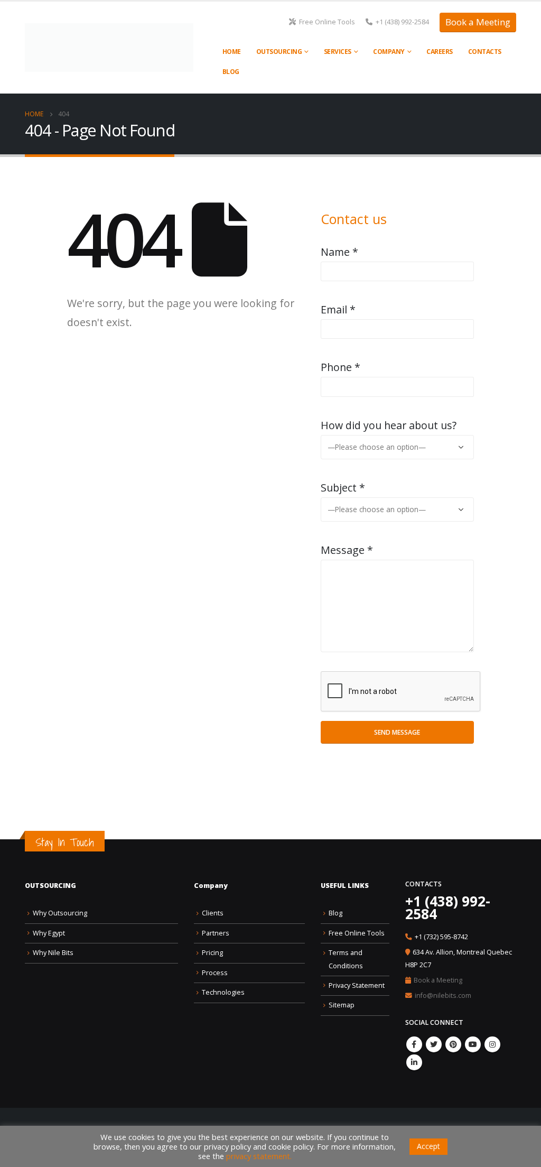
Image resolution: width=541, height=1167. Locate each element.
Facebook (414, 1044)
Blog (230, 71)
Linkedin (414, 1062)
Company (389, 51)
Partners (215, 933)
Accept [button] (428, 1146)
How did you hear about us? (388, 425)
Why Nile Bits (53, 952)
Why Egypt (49, 933)
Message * (347, 550)
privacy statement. (259, 1156)
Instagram (492, 1044)
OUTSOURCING (50, 885)
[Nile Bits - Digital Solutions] (109, 47)
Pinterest (453, 1044)
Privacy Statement (357, 985)
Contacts (484, 51)
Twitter (434, 1044)
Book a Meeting (477, 22)
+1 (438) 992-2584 (402, 21)
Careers (439, 51)
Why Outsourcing (60, 913)
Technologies (223, 992)
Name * (339, 252)
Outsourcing (279, 51)
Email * (338, 309)
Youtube (473, 1044)
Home (231, 51)
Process (215, 972)
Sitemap (342, 1005)
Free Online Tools (327, 21)
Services (337, 51)
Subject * (343, 487)
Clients (212, 913)
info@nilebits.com (443, 995)
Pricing (212, 952)
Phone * (340, 367)
